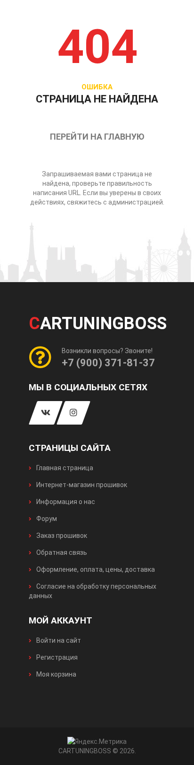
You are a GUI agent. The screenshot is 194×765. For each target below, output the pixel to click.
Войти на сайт (58, 640)
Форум (46, 518)
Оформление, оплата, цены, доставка (95, 569)
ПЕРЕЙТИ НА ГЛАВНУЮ (97, 137)
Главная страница (64, 468)
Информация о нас (65, 501)
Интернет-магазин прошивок (81, 485)
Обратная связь (61, 552)
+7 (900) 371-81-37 (108, 363)
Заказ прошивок (61, 535)
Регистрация (56, 657)
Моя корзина (55, 674)
